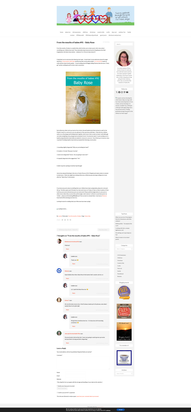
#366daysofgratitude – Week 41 (68, 230)
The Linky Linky (103, 230)
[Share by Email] (70, 220)
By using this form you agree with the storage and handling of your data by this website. (80, 382)
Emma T (67, 300)
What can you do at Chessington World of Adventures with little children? (123, 219)
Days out (114, 32)
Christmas (92, 32)
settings (108, 410)
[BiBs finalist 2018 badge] (124, 292)
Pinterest (104, 195)
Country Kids (100, 32)
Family (129, 32)
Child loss (85, 32)
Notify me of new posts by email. (66, 386)
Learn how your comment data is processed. (88, 396)
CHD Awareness (76, 32)
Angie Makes (100, 406)
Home (61, 32)
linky (89, 216)
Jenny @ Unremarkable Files (72, 333)
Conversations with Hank (68, 61)
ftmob (86, 216)
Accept (120, 409)
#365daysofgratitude (92, 35)
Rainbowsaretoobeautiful (72, 241)
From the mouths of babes (74, 216)
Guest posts (103, 35)
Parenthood (120, 273)
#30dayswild (80, 35)
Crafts (108, 32)
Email (58, 375)
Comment (60, 355)
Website (59, 379)
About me (67, 32)
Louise (60, 216)
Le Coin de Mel (98, 61)
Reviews (72, 35)
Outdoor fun (122, 32)
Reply (67, 249)
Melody (67, 271)
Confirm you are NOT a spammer (66, 392)
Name (58, 372)
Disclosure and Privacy (115, 35)
